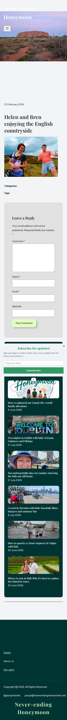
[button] (33, 348)
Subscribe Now (33, 370)
